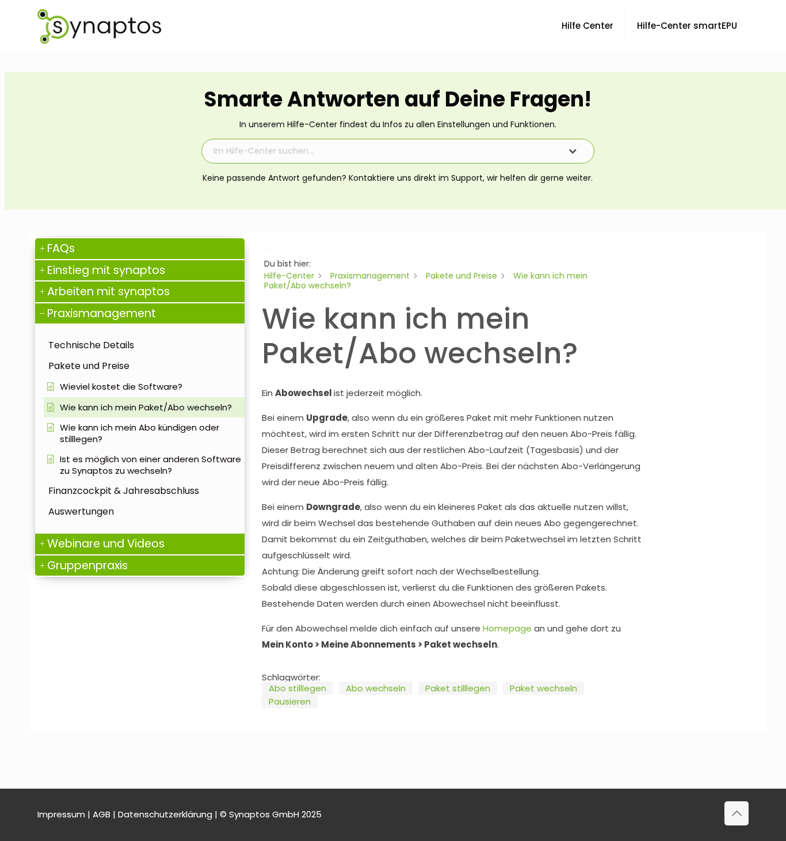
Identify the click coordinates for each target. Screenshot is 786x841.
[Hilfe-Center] (99, 26)
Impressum (61, 814)
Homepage (507, 628)
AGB (101, 814)
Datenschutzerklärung (165, 814)
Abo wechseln (376, 688)
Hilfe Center (587, 26)
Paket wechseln (543, 688)
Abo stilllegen (297, 688)
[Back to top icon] (736, 813)
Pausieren (290, 701)
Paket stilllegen (457, 688)
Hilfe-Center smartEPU (687, 26)
